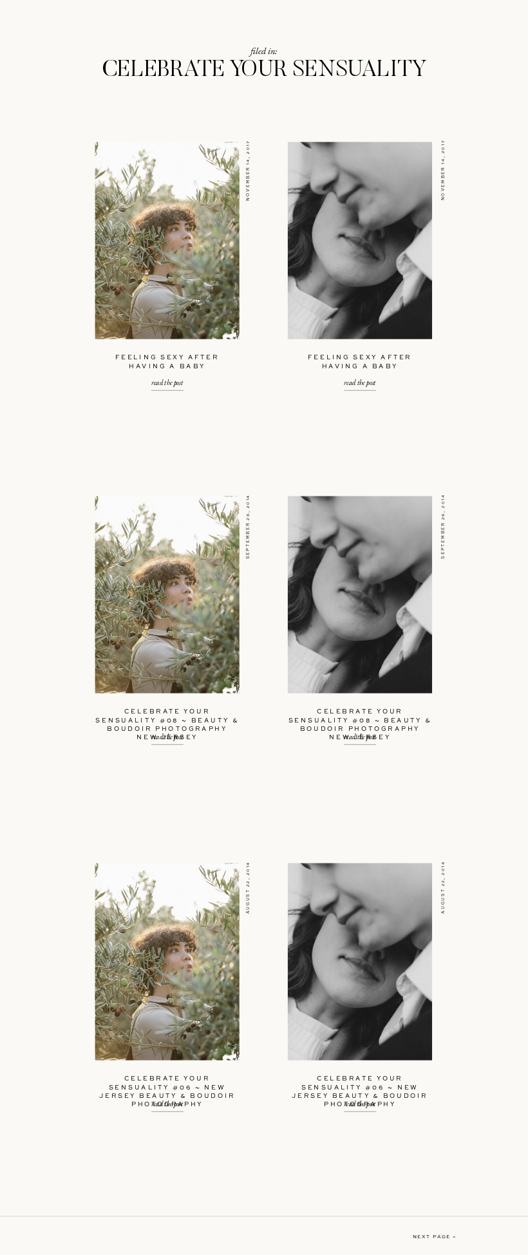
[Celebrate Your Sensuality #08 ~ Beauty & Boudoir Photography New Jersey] (167, 595)
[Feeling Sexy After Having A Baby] (167, 240)
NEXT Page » (435, 1237)
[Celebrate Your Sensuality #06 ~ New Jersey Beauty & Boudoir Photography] (167, 962)
